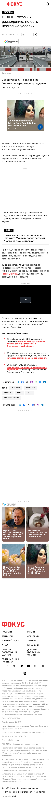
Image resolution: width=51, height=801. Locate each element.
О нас (5, 645)
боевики (16, 388)
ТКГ (30, 393)
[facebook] (7, 666)
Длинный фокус (11, 640)
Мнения (31, 632)
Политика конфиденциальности (17, 792)
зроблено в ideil (10, 796)
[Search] (47, 4)
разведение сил (12, 398)
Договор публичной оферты (33, 652)
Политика (8, 12)
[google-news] (43, 666)
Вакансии (33, 645)
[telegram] (21, 666)
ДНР (19, 393)
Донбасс (31, 388)
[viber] (36, 666)
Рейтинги (7, 636)
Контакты (40, 792)
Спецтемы (33, 636)
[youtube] (28, 666)
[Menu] (3, 4)
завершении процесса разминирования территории (27, 368)
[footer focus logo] (13, 624)
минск (8, 393)
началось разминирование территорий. (27, 358)
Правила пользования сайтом (9, 652)
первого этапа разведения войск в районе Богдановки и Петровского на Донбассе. (26, 343)
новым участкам (10, 274)
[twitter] (14, 666)
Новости (7, 632)
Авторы (31, 640)
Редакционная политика (10, 660)
